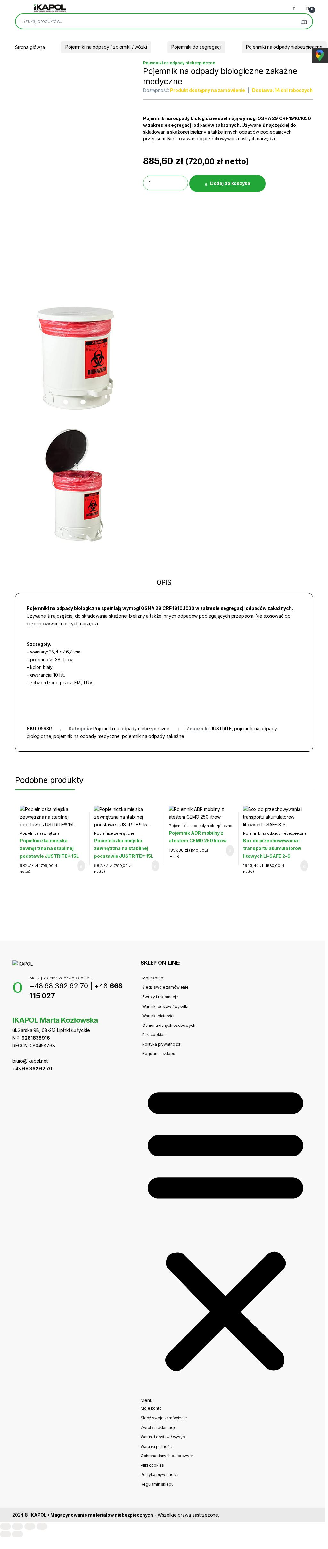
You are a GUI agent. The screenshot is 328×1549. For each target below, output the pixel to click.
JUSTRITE (221, 728)
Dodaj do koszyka (230, 183)
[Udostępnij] (29, 1526)
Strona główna (30, 47)
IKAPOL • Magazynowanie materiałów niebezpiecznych (91, 1515)
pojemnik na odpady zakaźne (153, 736)
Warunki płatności (158, 1015)
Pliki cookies (154, 1034)
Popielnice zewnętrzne (40, 833)
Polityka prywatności (161, 1044)
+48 (32, 1068)
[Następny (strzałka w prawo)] (17, 1534)
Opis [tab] (164, 583)
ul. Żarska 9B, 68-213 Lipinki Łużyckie (51, 1030)
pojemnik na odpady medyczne (86, 736)
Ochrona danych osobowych (168, 1025)
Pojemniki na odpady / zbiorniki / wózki (106, 47)
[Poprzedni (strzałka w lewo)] (5, 1534)
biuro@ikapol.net (30, 1061)
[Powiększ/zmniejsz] (5, 1526)
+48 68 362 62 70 (58, 986)
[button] (225, 1230)
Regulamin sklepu (158, 1053)
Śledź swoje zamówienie (165, 987)
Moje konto (152, 978)
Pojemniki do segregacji (196, 47)
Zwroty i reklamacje (160, 996)
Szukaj (304, 21)
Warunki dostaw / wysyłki (165, 1006)
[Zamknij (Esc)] (42, 1526)
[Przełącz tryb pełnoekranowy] (17, 1526)
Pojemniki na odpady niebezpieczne (284, 47)
